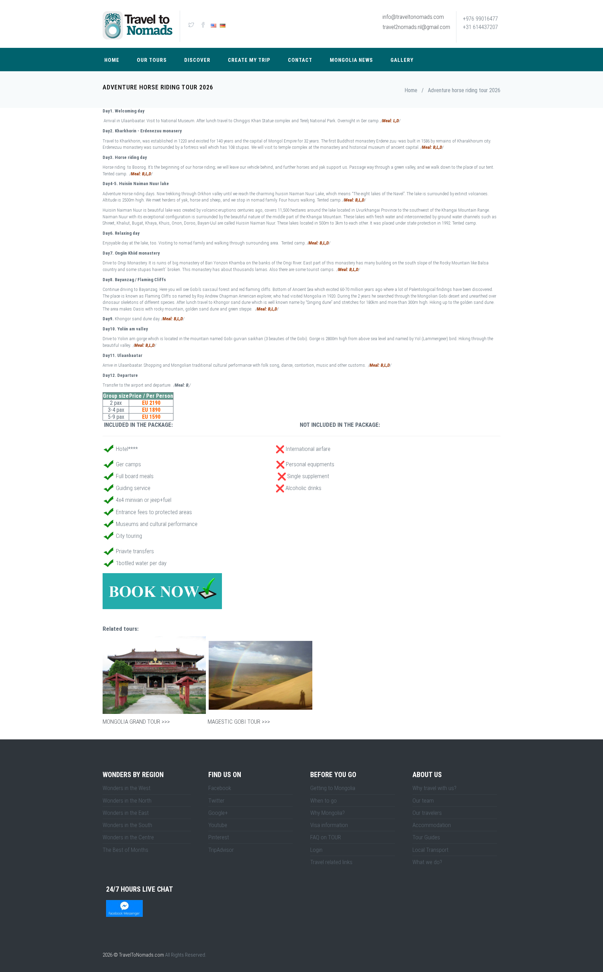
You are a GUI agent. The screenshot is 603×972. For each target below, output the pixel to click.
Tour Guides (426, 837)
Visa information (329, 824)
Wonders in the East (126, 812)
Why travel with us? (434, 787)
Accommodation (431, 824)
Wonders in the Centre (128, 837)
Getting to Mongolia (332, 787)
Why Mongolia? (327, 812)
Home (111, 60)
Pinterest (218, 837)
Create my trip (249, 60)
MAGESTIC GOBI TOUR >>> (238, 721)
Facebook (219, 787)
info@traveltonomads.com (413, 16)
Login (316, 849)
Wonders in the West (126, 787)
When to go (323, 800)
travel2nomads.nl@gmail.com (416, 26)
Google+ (218, 812)
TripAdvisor (221, 849)
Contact (300, 60)
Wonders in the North (127, 800)
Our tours (152, 60)
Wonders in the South (127, 824)
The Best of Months (125, 849)
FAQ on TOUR (325, 837)
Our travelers (427, 812)
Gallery (402, 60)
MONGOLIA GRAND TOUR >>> (136, 721)
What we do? (427, 861)
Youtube (217, 824)
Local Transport (430, 849)
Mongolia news (351, 60)
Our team (423, 800)
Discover (197, 60)
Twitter (216, 800)
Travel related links (331, 861)
